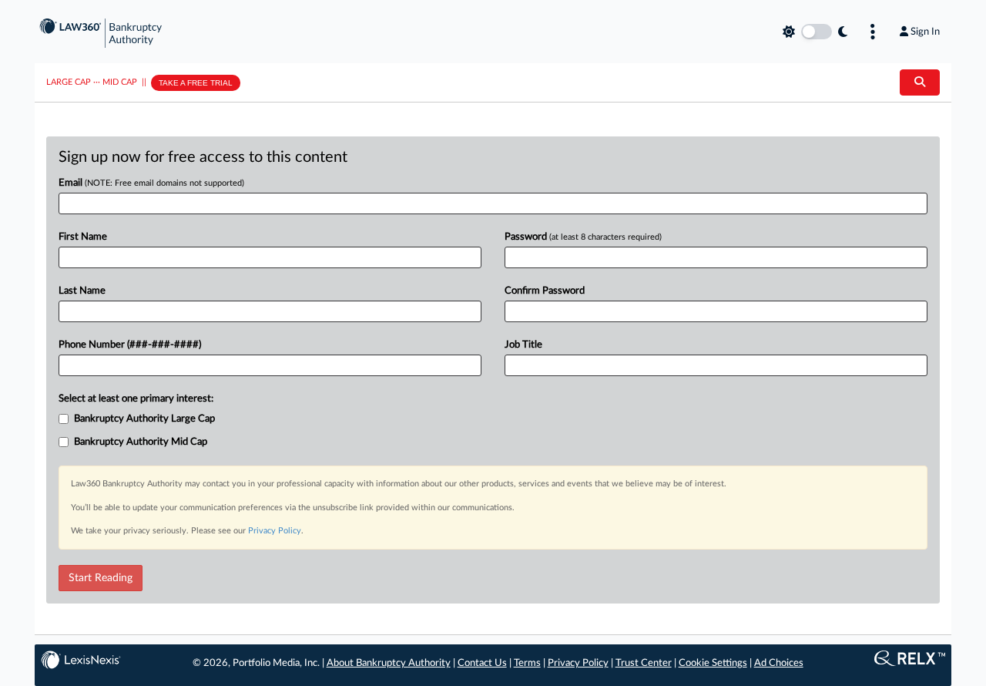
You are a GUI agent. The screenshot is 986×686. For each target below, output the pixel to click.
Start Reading (100, 578)
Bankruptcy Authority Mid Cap (140, 442)
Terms (527, 663)
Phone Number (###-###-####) (130, 345)
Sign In (925, 31)
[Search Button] (920, 82)
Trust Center (643, 663)
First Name (83, 237)
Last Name (82, 291)
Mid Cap (119, 82)
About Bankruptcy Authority (389, 663)
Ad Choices (778, 663)
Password (583, 237)
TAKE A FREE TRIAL (196, 83)
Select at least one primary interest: (136, 399)
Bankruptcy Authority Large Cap (144, 419)
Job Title (523, 345)
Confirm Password (545, 291)
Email (151, 183)
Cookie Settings (713, 663)
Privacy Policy (274, 530)
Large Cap (68, 82)
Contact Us (482, 663)
